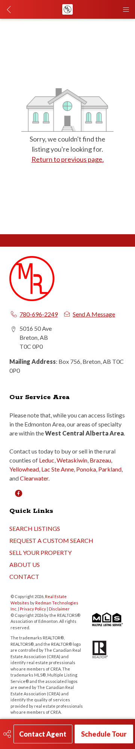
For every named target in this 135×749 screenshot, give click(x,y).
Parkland (110, 469)
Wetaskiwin (72, 460)
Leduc (46, 460)
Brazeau (100, 460)
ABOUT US (24, 564)
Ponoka (86, 469)
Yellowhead (24, 469)
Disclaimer (59, 608)
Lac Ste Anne (57, 469)
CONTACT (24, 576)
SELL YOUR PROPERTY (40, 552)
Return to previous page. (68, 159)
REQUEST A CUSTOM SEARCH (51, 540)
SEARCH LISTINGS (34, 528)
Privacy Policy (33, 608)
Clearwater (34, 478)
